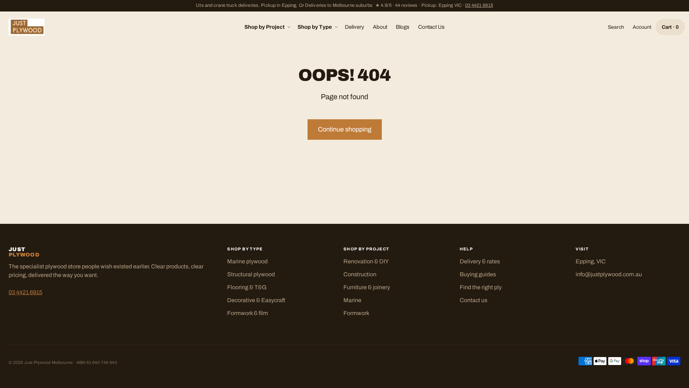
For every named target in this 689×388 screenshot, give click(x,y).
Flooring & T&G (247, 287)
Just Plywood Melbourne (48, 362)
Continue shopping (344, 129)
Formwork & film (247, 313)
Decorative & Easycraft (256, 300)
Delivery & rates (480, 261)
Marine (352, 300)
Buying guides (478, 274)
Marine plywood (247, 261)
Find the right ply (481, 287)
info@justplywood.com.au (609, 274)
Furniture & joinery (366, 287)
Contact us (473, 300)
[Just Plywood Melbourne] (26, 27)
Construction (359, 274)
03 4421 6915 (479, 5)
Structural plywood (251, 274)
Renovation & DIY (366, 261)
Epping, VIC (591, 261)
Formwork (356, 313)
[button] (266, 27)
